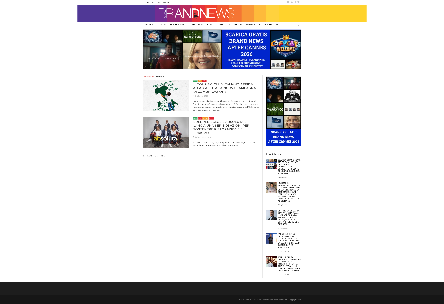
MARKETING (196, 25)
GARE (221, 25)
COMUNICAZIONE (177, 25)
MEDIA (209, 25)
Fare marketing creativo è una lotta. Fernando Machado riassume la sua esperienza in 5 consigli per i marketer (289, 240)
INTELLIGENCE (234, 25)
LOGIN (145, 2)
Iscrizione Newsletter (269, 25)
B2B (199, 118)
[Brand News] (211, 13)
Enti (204, 81)
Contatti (250, 25)
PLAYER (160, 25)
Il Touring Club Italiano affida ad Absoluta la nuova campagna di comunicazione (224, 88)
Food (211, 118)
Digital (205, 118)
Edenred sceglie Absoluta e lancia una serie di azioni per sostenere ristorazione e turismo (221, 127)
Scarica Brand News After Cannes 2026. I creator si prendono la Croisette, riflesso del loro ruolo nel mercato (289, 166)
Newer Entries (155, 156)
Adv (199, 81)
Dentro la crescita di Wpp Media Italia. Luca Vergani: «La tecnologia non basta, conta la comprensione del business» (288, 217)
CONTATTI (152, 2)
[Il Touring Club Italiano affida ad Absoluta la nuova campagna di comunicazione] (166, 95)
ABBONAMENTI (163, 2)
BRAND (148, 25)
